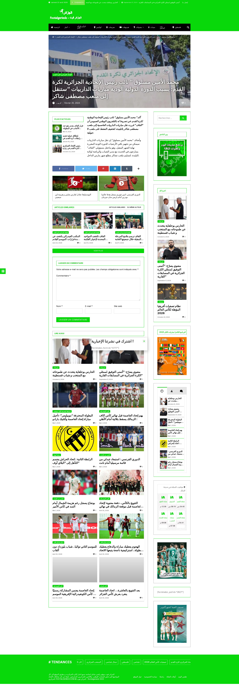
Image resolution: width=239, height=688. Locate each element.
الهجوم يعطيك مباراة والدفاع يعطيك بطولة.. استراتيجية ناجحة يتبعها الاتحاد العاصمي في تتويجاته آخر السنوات (120, 548)
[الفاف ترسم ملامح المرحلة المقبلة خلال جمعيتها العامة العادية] (129, 220)
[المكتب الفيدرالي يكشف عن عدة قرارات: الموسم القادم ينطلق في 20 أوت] (67, 220)
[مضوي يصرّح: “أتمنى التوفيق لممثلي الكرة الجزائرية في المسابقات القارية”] (121, 351)
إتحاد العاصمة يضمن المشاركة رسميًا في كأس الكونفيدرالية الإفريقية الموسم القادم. (75, 592)
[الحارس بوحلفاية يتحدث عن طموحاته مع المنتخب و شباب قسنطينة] (75, 351)
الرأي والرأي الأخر (58, 542)
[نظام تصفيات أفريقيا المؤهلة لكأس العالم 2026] (171, 292)
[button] (144, 341)
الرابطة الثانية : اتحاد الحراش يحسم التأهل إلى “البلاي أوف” (72, 461)
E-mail (89, 306)
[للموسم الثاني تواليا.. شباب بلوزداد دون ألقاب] (75, 526)
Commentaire (63, 275)
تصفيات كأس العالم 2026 (138, 662)
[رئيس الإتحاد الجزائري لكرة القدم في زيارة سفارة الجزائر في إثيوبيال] (57, 149)
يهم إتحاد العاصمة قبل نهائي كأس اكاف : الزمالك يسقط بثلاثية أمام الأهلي (121, 417)
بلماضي (120, 662)
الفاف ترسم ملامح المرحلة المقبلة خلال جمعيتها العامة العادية (128, 238)
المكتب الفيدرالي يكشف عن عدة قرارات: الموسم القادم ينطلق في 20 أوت (66, 238)
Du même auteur (134, 207)
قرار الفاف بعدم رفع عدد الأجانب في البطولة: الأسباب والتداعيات (73, 127)
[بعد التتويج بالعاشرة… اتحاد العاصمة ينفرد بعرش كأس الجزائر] (121, 569)
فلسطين (108, 662)
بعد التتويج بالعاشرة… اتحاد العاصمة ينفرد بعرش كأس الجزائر (119, 592)
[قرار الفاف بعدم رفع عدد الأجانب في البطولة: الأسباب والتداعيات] (57, 129)
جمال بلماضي (94, 662)
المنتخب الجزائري (77, 662)
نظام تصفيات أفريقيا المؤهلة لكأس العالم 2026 (169, 309)
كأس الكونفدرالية (104, 411)
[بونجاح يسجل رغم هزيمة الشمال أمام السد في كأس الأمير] (75, 482)
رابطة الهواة (57, 455)
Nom (59, 306)
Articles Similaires (117, 207)
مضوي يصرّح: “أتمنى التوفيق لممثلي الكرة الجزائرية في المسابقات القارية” (137, 2)
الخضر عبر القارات (105, 455)
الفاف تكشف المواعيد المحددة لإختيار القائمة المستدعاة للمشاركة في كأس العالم (98, 238)
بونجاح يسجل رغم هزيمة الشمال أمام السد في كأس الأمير (74, 504)
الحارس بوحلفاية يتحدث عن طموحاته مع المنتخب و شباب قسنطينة (73, 373)
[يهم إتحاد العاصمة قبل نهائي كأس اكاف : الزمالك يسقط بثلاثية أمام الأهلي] (121, 395)
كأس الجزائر (103, 586)
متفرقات (160, 302)
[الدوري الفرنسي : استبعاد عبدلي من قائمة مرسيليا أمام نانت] (121, 438)
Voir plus (98, 251)
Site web (118, 306)
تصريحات (56, 367)
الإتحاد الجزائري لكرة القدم (66, 37)
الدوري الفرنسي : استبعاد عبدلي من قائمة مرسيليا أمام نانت (119, 461)
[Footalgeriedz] (66, 14)
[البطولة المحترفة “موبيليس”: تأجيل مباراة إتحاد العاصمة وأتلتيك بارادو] (75, 395)
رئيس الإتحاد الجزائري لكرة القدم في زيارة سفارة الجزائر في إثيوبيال (71, 147)
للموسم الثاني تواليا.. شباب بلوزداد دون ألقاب (75, 548)
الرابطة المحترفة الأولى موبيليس (62, 411)
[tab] (117, 207)
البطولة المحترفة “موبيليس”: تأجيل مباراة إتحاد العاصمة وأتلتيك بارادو (73, 417)
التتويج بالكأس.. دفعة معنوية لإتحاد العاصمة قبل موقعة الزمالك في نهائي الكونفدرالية (120, 504)
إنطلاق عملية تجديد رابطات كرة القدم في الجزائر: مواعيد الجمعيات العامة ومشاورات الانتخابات (73, 137)
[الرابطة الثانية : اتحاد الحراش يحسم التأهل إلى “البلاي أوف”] (75, 438)
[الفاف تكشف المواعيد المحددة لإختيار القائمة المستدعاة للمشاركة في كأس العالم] (98, 220)
